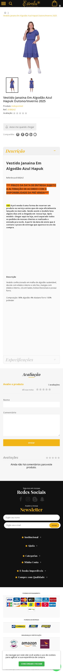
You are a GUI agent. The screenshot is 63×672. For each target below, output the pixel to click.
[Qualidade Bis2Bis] (14, 647)
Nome (6, 400)
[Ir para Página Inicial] (5, 13)
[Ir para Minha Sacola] (54, 3)
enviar (31, 442)
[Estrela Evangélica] (31, 3)
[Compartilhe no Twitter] (26, 134)
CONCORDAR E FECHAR (31, 664)
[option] (12, 85)
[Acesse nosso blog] (35, 499)
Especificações (19, 359)
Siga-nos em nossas (31, 488)
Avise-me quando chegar (21, 127)
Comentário (9, 412)
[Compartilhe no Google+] (31, 134)
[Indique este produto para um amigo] (35, 134)
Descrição (15, 151)
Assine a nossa (31, 506)
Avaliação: (8, 113)
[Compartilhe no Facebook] (22, 134)
